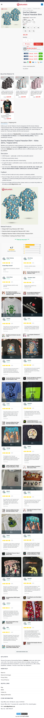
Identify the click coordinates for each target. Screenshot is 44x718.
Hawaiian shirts (17, 134)
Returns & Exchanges (6, 675)
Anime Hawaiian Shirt (28, 10)
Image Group (26, 17)
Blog (2, 687)
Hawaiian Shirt (36, 8)
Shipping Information (6, 694)
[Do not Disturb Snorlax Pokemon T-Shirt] (7, 106)
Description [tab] (4, 122)
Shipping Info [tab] (12, 122)
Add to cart (28, 44)
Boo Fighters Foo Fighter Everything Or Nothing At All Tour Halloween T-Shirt (13, 293)
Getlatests (9, 149)
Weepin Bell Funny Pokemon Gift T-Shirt (13, 229)
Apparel (29, 8)
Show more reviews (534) (22, 651)
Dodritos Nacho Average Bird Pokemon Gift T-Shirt (15, 231)
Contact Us (3, 692)
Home (24, 8)
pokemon (26, 68)
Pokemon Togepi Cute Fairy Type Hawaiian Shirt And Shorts (22, 94)
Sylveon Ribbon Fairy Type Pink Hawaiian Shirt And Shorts (36, 94)
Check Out (38, 44)
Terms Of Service (5, 680)
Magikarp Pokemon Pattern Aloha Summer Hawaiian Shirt (17, 233)
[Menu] (1, 4)
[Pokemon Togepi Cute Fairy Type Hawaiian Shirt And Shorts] (22, 83)
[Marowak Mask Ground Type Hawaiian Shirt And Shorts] (7, 83)
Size (24, 24)
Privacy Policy (4, 677)
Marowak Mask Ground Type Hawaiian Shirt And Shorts (7, 93)
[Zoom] (2, 26)
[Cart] (42, 4)
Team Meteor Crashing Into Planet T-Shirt (13, 236)
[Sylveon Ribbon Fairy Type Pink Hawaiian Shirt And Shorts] (36, 83)
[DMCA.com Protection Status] (22, 713)
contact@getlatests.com (14, 184)
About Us (3, 672)
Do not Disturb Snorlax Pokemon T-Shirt (6, 116)
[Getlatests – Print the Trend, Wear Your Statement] (22, 4)
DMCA (2, 690)
